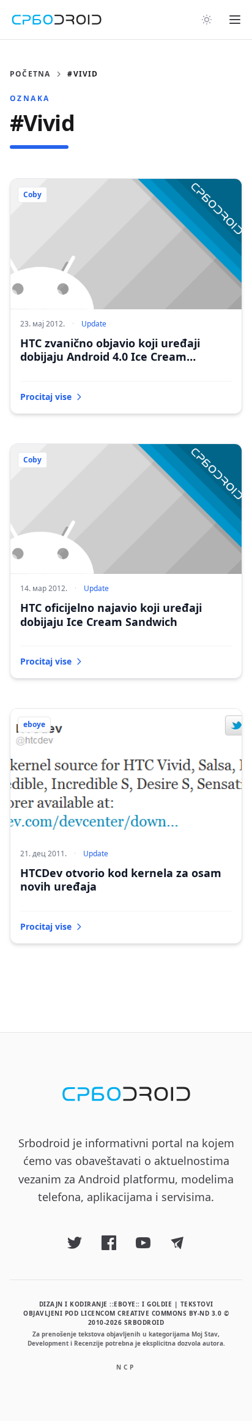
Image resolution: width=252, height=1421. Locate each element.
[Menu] (235, 19)
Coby (32, 194)
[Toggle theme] (207, 20)
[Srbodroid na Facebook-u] (109, 1242)
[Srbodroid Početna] (56, 19)
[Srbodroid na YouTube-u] (143, 1242)
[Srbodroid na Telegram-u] (177, 1242)
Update (93, 323)
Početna (30, 74)
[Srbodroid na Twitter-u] (74, 1242)
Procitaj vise (46, 396)
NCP (126, 1367)
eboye (34, 724)
